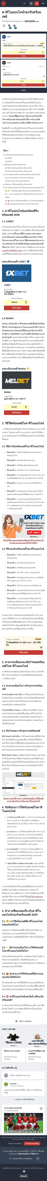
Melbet (10, 161)
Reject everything (15, 1143)
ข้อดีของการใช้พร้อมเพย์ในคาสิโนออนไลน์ (18, 184)
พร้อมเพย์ (24, 1176)
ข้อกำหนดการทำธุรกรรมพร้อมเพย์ (19, 181)
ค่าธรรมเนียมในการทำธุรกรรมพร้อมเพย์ (20, 178)
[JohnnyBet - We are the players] (3, 3)
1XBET (10, 158)
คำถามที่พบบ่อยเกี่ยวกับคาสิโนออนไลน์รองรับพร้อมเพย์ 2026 (24, 188)
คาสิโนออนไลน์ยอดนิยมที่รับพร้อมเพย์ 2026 (19, 155)
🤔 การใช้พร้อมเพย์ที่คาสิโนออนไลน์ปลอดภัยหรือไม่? (25, 191)
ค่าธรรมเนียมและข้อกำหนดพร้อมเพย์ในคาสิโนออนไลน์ (22, 174)
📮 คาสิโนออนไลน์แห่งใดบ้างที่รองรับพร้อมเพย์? (23, 204)
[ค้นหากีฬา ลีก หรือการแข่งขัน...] (24, 3)
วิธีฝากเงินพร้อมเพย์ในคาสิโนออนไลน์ (20, 168)
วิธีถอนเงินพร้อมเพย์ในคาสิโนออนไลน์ (20, 171)
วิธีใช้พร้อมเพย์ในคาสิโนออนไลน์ (15, 165)
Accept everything (32, 1143)
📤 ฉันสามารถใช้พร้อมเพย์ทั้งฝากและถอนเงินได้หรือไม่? (26, 201)
